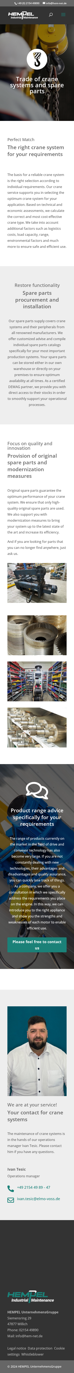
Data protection (40, 1348)
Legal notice (16, 1348)
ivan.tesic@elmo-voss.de (38, 1198)
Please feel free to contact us (37, 945)
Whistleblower (32, 1354)
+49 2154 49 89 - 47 (33, 1187)
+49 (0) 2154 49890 (28, 3)
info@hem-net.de (29, 1336)
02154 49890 (28, 1330)
